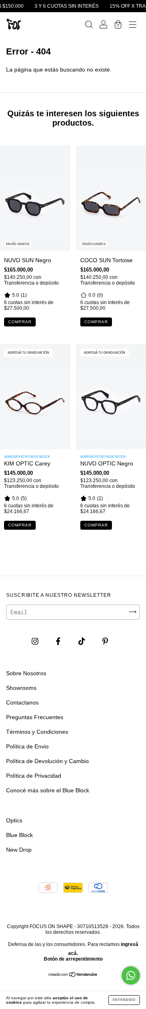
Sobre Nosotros (26, 673)
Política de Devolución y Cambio (47, 761)
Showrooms (21, 688)
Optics (14, 820)
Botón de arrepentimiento (73, 959)
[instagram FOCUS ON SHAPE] (36, 641)
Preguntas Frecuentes (34, 717)
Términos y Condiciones (37, 731)
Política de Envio (27, 746)
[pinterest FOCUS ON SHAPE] (105, 641)
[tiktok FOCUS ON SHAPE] (82, 641)
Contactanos (22, 702)
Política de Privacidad (33, 775)
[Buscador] (89, 25)
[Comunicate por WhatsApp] (131, 975)
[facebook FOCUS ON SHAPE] (59, 641)
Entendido (124, 1000)
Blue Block (19, 835)
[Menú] (133, 25)
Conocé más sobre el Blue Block (47, 790)
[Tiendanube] (73, 975)
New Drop (19, 849)
